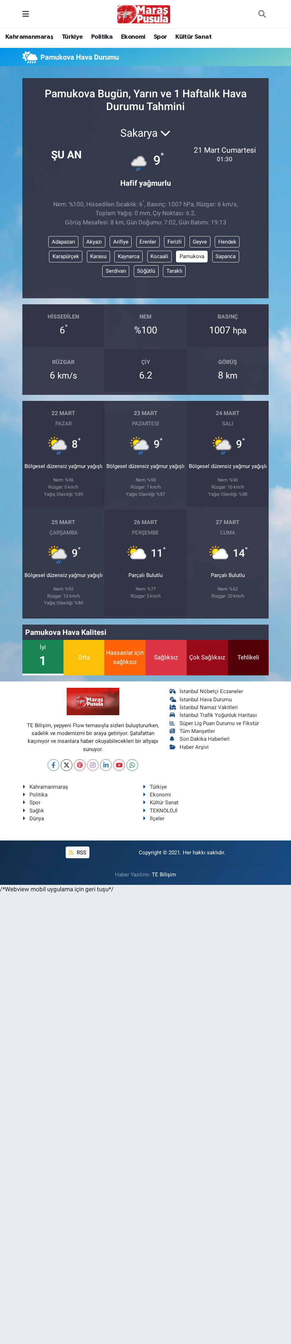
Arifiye (120, 242)
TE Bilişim (164, 874)
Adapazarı (63, 242)
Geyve (200, 242)
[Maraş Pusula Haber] (143, 14)
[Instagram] (93, 765)
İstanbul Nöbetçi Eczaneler (211, 691)
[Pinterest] (80, 765)
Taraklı (174, 271)
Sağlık (36, 810)
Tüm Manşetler (197, 731)
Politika (101, 37)
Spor (160, 37)
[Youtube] (119, 765)
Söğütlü (146, 271)
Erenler (147, 242)
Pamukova (192, 256)
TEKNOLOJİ (163, 810)
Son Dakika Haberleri (205, 739)
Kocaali (159, 256)
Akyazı (94, 242)
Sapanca (225, 256)
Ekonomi (133, 37)
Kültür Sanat (193, 37)
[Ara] (262, 14)
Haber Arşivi (194, 747)
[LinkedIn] (106, 765)
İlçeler (157, 818)
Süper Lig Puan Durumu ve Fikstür (219, 723)
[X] (66, 765)
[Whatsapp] (132, 765)
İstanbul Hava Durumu (206, 699)
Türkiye (72, 37)
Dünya (36, 818)
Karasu (98, 256)
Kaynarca (128, 256)
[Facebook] (53, 765)
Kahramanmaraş (29, 37)
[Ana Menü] (25, 13)
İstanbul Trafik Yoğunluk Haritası (218, 715)
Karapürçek (66, 256)
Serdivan (116, 271)
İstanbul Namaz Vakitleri (209, 707)
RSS (80, 852)
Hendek (227, 242)
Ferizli (175, 242)
